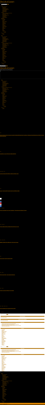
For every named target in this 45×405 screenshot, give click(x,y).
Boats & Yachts (4, 7)
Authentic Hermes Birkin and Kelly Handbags (7, 87)
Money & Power (4, 57)
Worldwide (5, 31)
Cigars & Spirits (4, 23)
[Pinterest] (1, 203)
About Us (3, 33)
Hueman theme (9, 404)
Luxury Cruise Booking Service (5, 9)
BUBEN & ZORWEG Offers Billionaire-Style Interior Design (9, 242)
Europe (3, 335)
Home (2, 5)
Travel (3, 105)
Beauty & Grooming (4, 21)
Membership (2, 18)
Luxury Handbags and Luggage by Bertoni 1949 (7, 308)
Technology (3, 30)
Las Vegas (5, 32)
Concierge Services (4, 15)
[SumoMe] (1, 206)
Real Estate (3, 28)
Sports (3, 29)
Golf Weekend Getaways (5, 8)
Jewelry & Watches (4, 26)
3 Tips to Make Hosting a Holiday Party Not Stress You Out (9, 226)
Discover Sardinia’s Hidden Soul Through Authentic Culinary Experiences (10, 350)
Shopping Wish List (4, 17)
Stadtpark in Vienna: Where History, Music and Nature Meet (9, 323)
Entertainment (4, 98)
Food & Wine (3, 25)
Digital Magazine (3, 93)
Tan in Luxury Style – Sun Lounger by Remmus (7, 274)
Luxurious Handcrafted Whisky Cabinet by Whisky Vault (9, 173)
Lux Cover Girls (3, 340)
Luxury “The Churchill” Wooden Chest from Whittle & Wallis (10, 190)
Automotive (3, 94)
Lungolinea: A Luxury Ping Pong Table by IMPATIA (8, 153)
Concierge (2, 12)
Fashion (3, 24)
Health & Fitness (4, 100)
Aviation (3, 20)
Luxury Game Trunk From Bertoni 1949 (6, 258)
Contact (3, 34)
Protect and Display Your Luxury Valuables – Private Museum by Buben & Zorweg (13, 210)
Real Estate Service (4, 85)
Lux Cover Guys (3, 367)
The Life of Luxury (7, 1)
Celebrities (3, 22)
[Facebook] (1, 202)
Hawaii (2, 337)
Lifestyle (3, 27)
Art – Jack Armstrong (4, 6)
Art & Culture (3, 19)
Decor (3, 103)
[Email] (1, 205)
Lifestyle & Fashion (4, 10)
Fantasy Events (4, 16)
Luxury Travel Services (4, 84)
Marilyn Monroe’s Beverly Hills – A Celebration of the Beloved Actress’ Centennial (11, 325)
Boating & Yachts (4, 96)
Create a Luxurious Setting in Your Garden (7, 290)
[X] (1, 200)
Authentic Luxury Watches (5, 13)
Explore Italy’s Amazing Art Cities (5, 352)
